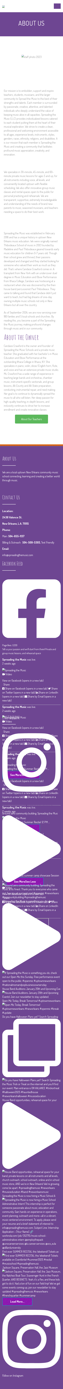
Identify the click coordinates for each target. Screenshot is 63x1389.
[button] (31, 419)
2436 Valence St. (12, 517)
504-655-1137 (16, 536)
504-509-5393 (31, 542)
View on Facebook (23, 680)
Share (6, 684)
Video (9, 674)
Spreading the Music (14, 659)
